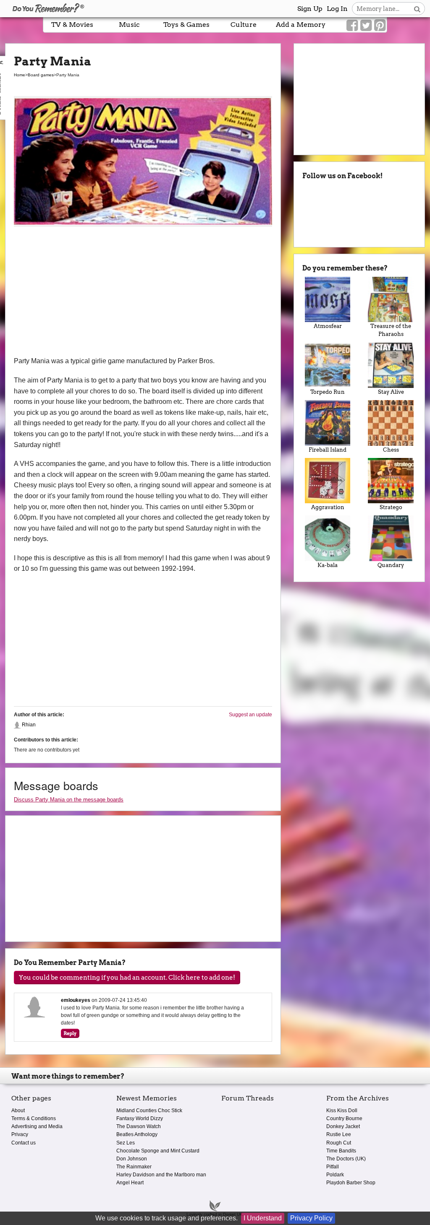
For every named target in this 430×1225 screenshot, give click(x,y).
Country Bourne (344, 1118)
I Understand (263, 1218)
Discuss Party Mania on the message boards (68, 799)
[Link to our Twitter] (366, 25)
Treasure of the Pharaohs (390, 330)
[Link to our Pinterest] (379, 25)
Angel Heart (130, 1183)
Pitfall (332, 1167)
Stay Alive (391, 392)
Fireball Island (327, 450)
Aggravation (327, 507)
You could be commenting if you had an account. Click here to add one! (127, 977)
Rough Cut (338, 1143)
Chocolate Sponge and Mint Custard (157, 1151)
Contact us (23, 1143)
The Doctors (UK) (346, 1159)
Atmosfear (328, 326)
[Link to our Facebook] (352, 25)
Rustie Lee (338, 1134)
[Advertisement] (143, 292)
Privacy (19, 1134)
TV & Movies (72, 25)
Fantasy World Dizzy (139, 1118)
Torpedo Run (327, 392)
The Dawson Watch (138, 1126)
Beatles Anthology (136, 1134)
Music (129, 25)
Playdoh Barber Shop (350, 1183)
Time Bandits (341, 1151)
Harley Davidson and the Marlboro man (161, 1175)
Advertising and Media (37, 1126)
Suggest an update (250, 715)
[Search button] (417, 9)
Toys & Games (186, 25)
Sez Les (125, 1143)
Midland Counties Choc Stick (149, 1110)
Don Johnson (131, 1159)
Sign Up (309, 9)
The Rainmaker (134, 1167)
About (18, 1110)
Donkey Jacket (343, 1126)
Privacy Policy (311, 1218)
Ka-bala (327, 565)
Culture (244, 25)
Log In (337, 9)
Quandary (391, 565)
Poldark (335, 1175)
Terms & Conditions (33, 1118)
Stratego (391, 507)
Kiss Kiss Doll (341, 1110)
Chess (391, 450)
